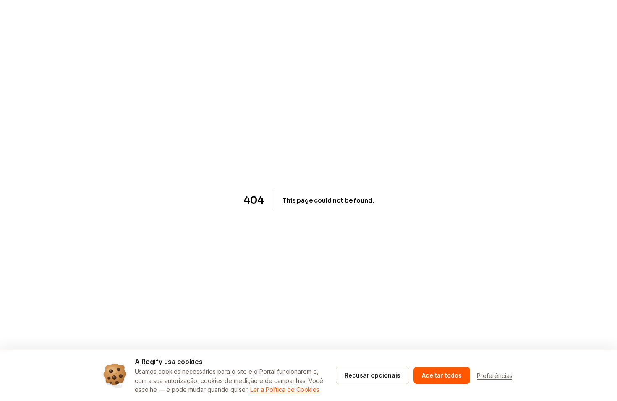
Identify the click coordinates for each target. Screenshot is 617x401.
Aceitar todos (442, 375)
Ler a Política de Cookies (284, 389)
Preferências (494, 375)
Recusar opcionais (372, 375)
